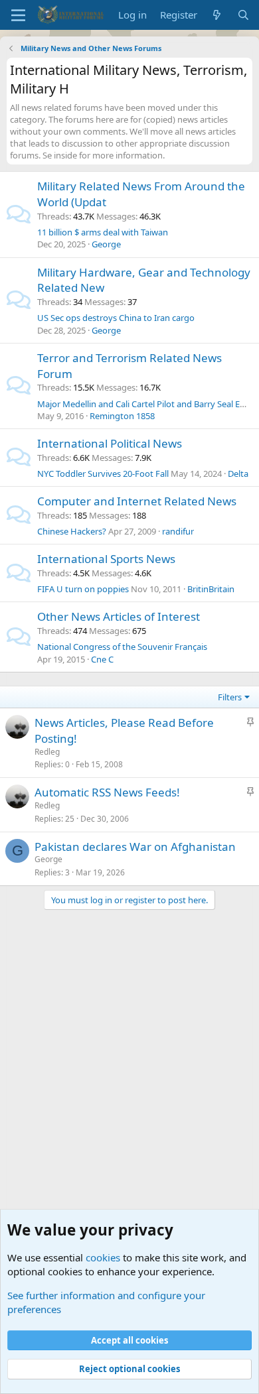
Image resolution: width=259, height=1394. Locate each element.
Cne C (102, 659)
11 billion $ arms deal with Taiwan (102, 232)
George (106, 244)
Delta (238, 473)
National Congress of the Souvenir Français (122, 647)
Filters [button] (230, 697)
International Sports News (106, 558)
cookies (103, 1257)
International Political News (109, 443)
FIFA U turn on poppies (83, 589)
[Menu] (18, 15)
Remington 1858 (122, 416)
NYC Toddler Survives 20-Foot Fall (103, 473)
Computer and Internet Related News (136, 501)
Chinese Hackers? (71, 531)
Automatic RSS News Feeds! (107, 792)
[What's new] (217, 15)
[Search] (243, 15)
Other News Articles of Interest (118, 616)
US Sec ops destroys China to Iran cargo (116, 318)
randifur (178, 531)
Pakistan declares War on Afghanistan (135, 846)
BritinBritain (210, 589)
